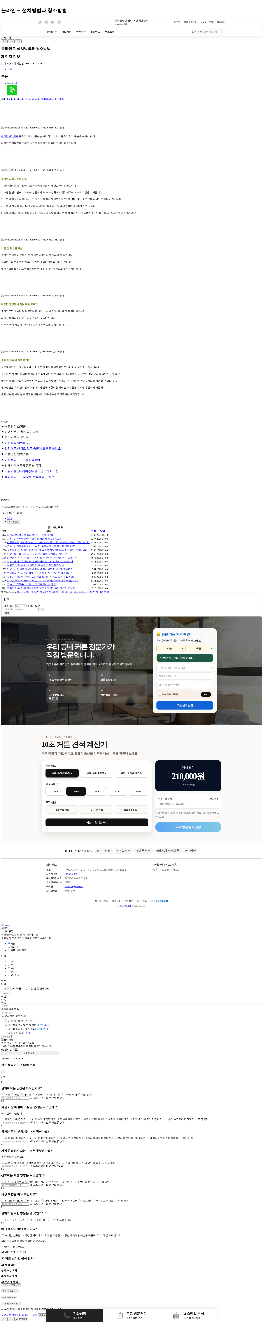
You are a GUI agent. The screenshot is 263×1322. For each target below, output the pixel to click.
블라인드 (95, 31)
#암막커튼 (104, 850)
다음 (101, 592)
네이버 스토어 (207, 22)
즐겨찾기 (221, 22)
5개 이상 (15, 975)
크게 (18, 41)
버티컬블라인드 (9, 136)
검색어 (33, 606)
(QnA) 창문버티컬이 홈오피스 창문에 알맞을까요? (34, 538)
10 (93, 592)
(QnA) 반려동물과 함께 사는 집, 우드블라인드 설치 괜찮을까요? (41, 546)
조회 (93, 531)
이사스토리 (142, 901)
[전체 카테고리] (40, 31)
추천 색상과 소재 (10, 1291)
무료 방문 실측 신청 (188, 827)
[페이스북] (53, 22)
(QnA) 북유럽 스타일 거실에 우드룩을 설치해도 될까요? (37, 554)
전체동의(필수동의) (15, 1015)
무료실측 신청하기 (11, 1315)
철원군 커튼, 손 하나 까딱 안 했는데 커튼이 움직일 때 (35, 565)
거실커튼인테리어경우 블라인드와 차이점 (31, 471)
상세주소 (44, 988)
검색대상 (8, 606)
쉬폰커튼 (81, 31)
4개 (12, 971)
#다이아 (190, 850)
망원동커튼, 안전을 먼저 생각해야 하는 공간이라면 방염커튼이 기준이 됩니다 (48, 542)
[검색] (222, 31)
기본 (11, 41)
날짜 (102, 531)
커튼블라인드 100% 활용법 (22, 459)
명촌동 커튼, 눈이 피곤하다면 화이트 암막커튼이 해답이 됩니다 (41, 588)
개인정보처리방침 (159, 901)
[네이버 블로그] (59, 22)
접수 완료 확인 (30, 1053)
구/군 (18, 988)
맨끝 (106, 592)
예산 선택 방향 (9, 1297)
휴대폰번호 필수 (10, 1009)
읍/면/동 (34, 988)
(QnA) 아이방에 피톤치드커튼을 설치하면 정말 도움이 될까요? (40, 576)
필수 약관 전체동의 (171, 694)
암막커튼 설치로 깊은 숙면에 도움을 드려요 (33, 448)
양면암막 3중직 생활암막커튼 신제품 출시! (30, 535)
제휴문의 (116, 901)
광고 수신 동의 (16, 1033)
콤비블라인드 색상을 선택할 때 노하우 (29, 477)
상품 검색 (197, 31)
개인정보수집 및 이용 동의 (25, 1024)
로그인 (177, 22)
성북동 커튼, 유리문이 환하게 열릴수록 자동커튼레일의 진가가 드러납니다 (47, 550)
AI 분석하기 (21, 1319)
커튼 (13, 943)
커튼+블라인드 (18, 950)
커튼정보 (129, 901)
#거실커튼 (124, 850)
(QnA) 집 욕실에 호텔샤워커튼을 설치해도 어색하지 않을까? (39, 569)
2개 (12, 965)
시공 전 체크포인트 (10, 1303)
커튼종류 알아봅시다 (18, 442)
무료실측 (109, 31)
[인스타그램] (40, 22)
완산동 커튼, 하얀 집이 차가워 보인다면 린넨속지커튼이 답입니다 (42, 557)
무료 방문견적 (190, 22)
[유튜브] (46, 22)
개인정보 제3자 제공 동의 (25, 1029)
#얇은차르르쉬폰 (167, 850)
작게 (4, 41)
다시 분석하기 (45, 1315)
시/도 (4, 988)
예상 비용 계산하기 (96, 822)
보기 (46, 1024)
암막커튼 (52, 31)
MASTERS (127, 906)
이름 (3, 1003)
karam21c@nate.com (74, 886)
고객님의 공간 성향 (10, 1285)
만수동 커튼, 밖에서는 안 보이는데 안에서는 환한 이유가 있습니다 (42, 580)
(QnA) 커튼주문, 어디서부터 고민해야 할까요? (31, 584)
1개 (12, 961)
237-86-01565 (71, 874)
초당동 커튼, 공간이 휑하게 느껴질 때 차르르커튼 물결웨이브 (40, 573)
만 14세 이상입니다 (21, 1020)
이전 (4, 1319)
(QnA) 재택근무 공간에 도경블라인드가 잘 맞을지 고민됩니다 (40, 561)
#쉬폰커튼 (143, 850)
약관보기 (205, 694)
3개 (12, 968)
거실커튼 (66, 31)
